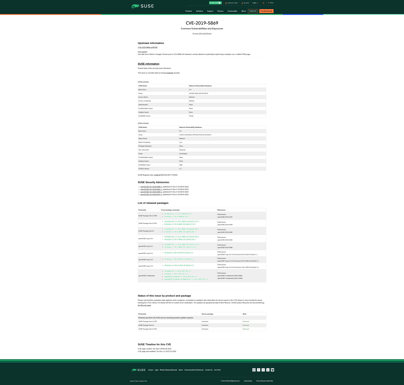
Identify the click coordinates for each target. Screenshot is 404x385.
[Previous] (196, 34)
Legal (156, 370)
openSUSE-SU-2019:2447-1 (151, 194)
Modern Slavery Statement (168, 370)
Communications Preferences (194, 370)
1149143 (157, 175)
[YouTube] (254, 369)
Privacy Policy (260, 381)
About (181, 370)
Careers (150, 370)
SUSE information (148, 63)
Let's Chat (217, 370)
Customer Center (232, 3)
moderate (169, 73)
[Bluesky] (272, 369)
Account (246, 3)
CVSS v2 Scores (143, 82)
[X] (263, 369)
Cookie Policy (269, 381)
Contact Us (252, 11)
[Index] (203, 34)
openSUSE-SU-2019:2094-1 (151, 192)
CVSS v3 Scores (143, 123)
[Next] (209, 34)
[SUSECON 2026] (215, 2)
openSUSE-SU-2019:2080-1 (151, 187)
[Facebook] (258, 369)
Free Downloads (266, 11)
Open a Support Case (141, 381)
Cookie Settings (248, 381)
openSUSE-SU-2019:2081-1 (151, 189)
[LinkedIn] (267, 369)
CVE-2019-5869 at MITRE (147, 47)
